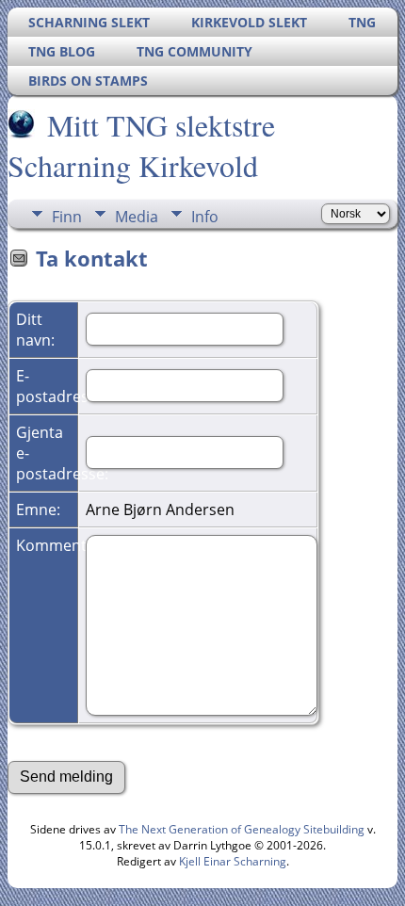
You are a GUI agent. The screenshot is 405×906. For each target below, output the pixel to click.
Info (205, 216)
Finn (67, 216)
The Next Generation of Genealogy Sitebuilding (241, 829)
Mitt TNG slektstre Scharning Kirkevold (141, 145)
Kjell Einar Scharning (232, 861)
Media (136, 216)
